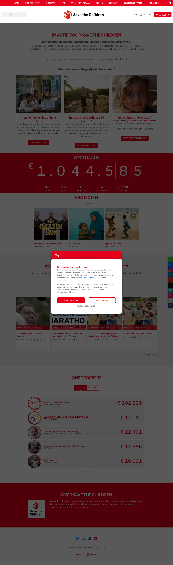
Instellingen (102, 300)
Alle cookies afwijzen (86, 306)
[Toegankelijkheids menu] (170, 2)
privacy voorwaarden (89, 278)
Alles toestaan (71, 300)
